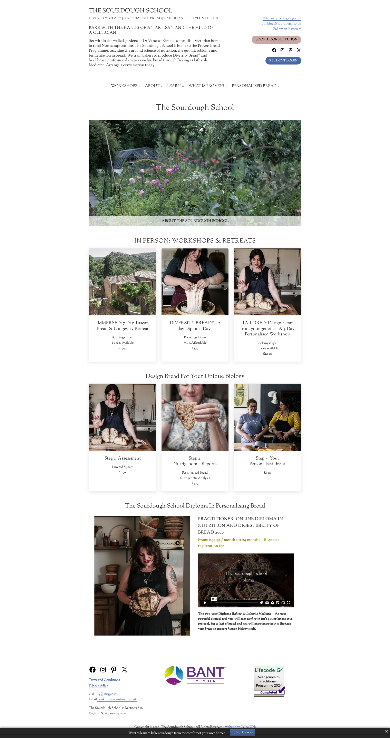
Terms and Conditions (104, 680)
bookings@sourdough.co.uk (281, 23)
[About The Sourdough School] (195, 173)
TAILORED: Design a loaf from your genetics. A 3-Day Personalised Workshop (267, 328)
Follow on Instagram (287, 29)
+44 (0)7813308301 (106, 694)
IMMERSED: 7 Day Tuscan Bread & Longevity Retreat (122, 326)
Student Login (283, 60)
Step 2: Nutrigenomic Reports (195, 461)
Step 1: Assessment (122, 458)
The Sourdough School (130, 11)
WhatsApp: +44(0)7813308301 (282, 18)
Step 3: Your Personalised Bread (267, 461)
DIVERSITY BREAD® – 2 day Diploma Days (195, 326)
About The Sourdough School (195, 221)
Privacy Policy (98, 685)
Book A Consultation (276, 39)
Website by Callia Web (240, 727)
